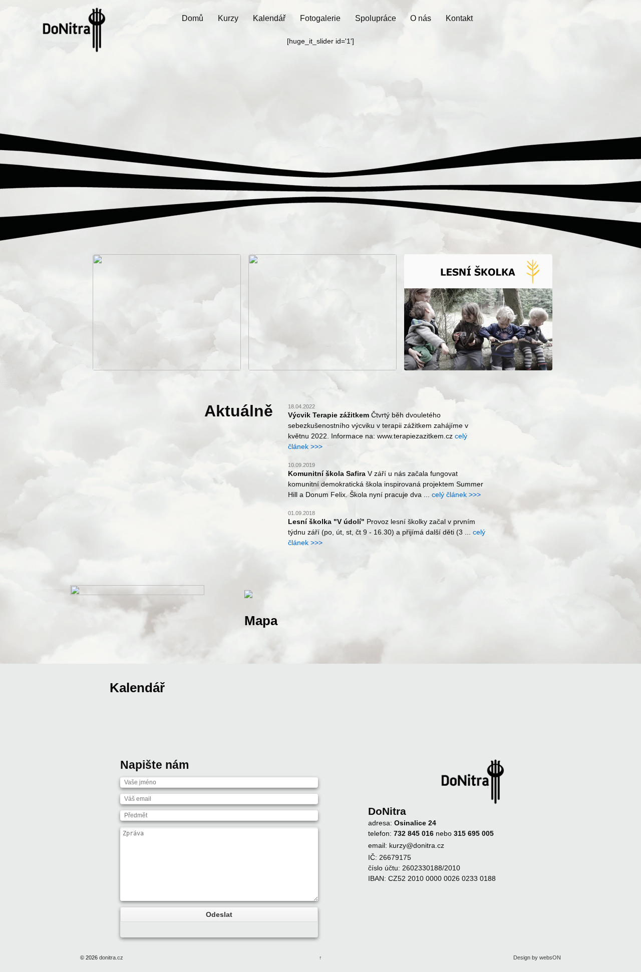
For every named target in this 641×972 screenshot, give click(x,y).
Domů (192, 18)
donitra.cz (110, 957)
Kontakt (459, 18)
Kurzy (228, 18)
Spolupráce (375, 18)
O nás (420, 18)
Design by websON (537, 957)
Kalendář (269, 18)
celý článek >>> (456, 495)
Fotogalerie (320, 18)
